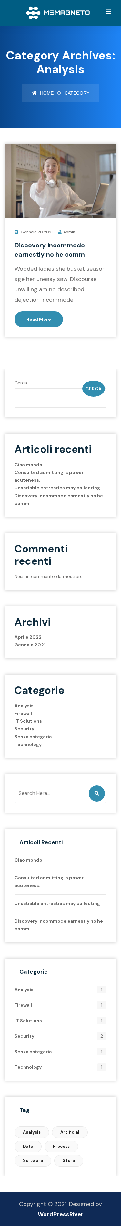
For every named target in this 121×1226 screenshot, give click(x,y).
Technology (28, 744)
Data (28, 1146)
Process (61, 1146)
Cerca (21, 383)
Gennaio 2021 (30, 645)
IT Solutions (28, 721)
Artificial (69, 1132)
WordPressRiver (61, 1214)
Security (24, 729)
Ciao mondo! (29, 464)
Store (69, 1160)
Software (33, 1160)
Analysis (24, 705)
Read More (38, 319)
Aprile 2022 (28, 637)
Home (46, 93)
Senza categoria (33, 736)
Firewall (23, 713)
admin (69, 232)
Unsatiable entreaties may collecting (57, 488)
